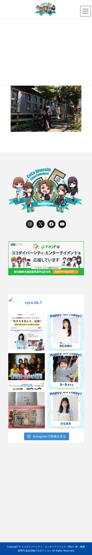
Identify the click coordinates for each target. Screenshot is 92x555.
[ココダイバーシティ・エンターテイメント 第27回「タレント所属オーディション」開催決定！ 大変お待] (26, 371)
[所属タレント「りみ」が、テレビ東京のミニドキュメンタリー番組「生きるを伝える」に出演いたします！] (26, 332)
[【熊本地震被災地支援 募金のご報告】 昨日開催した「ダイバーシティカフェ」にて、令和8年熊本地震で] (26, 410)
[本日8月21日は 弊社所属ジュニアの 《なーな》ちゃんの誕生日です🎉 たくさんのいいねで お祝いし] (65, 371)
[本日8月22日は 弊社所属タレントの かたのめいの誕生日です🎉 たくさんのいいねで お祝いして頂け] (65, 332)
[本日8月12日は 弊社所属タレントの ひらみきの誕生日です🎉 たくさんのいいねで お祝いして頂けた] (65, 410)
